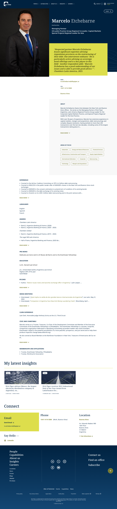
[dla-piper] (8, 4)
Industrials (65, 149)
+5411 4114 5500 (66, 88)
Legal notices (48, 493)
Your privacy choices (34, 493)
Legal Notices (61, 500)
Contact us (94, 455)
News (11, 471)
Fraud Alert (73, 493)
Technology (65, 163)
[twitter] (58, 461)
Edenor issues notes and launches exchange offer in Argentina (48, 283)
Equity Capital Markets (96, 154)
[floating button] (110, 470)
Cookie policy (61, 493)
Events (12, 473)
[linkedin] (52, 461)
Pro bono (12, 481)
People (36, 4)
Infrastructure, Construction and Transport (74, 154)
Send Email (8, 422)
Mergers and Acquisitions (80, 163)
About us (54, 4)
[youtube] (58, 467)
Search (98, 4)
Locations (12, 469)
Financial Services (98, 149)
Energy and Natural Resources (80, 149)
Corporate (82, 159)
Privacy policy (19, 493)
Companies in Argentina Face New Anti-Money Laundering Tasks (53, 301)
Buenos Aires (65, 93)
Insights (62, 4)
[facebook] (52, 467)
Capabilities (44, 4)
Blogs (11, 476)
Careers (70, 4)
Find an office (96, 460)
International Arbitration (69, 159)
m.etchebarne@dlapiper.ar (69, 81)
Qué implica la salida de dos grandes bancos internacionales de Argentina (56, 297)
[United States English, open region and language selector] (105, 4)
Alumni (12, 478)
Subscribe (94, 465)
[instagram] (64, 461)
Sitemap (97, 493)
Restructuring (93, 159)
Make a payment (85, 493)
